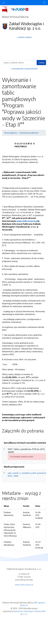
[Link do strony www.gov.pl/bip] (6, 9)
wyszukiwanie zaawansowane (25, 68)
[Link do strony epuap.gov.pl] (19, 9)
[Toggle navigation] (44, 2)
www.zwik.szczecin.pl (27, 221)
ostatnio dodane (25, 37)
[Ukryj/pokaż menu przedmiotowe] (3, 2)
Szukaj (41, 62)
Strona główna (10, 133)
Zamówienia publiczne (28, 133)
